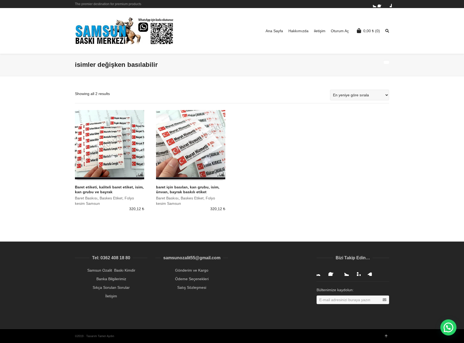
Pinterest (356, 271)
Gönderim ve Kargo (191, 270)
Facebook (381, 4)
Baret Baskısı (86, 198)
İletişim (111, 296)
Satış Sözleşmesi (191, 287)
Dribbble (388, 4)
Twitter (373, 4)
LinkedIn (368, 271)
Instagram (321, 271)
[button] (448, 327)
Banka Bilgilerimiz (111, 279)
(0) (371, 31)
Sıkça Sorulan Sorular (111, 287)
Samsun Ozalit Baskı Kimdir (111, 270)
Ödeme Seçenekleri (192, 279)
